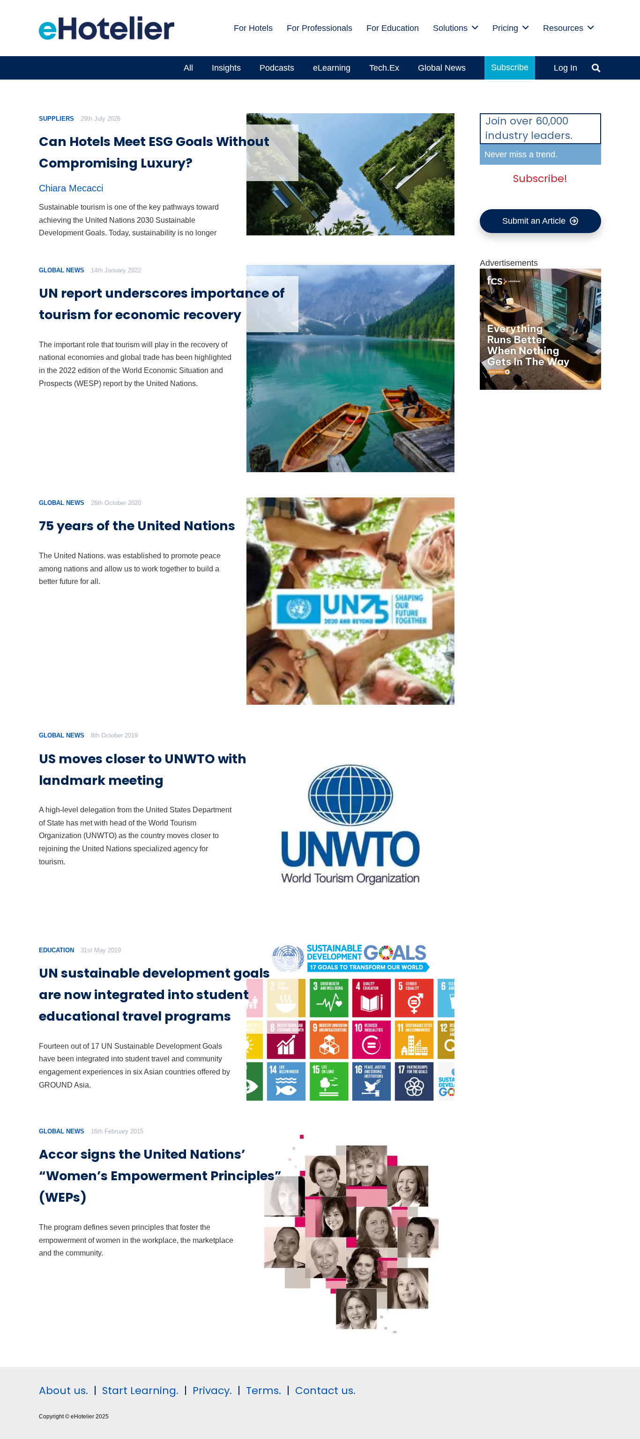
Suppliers (56, 118)
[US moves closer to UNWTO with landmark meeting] (350, 825)
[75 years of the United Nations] (350, 601)
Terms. (263, 1390)
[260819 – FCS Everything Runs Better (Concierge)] (541, 387)
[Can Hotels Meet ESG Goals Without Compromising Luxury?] (350, 174)
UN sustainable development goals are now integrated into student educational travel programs (154, 994)
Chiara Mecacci (71, 188)
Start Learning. (139, 1390)
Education (56, 950)
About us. (63, 1390)
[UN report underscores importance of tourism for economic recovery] (350, 368)
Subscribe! (540, 178)
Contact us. (325, 1390)
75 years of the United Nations (137, 525)
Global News (61, 270)
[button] (475, 28)
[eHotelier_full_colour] (106, 28)
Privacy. (212, 1390)
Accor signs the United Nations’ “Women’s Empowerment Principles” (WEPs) (160, 1176)
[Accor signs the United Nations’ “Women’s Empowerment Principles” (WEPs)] (350, 1229)
